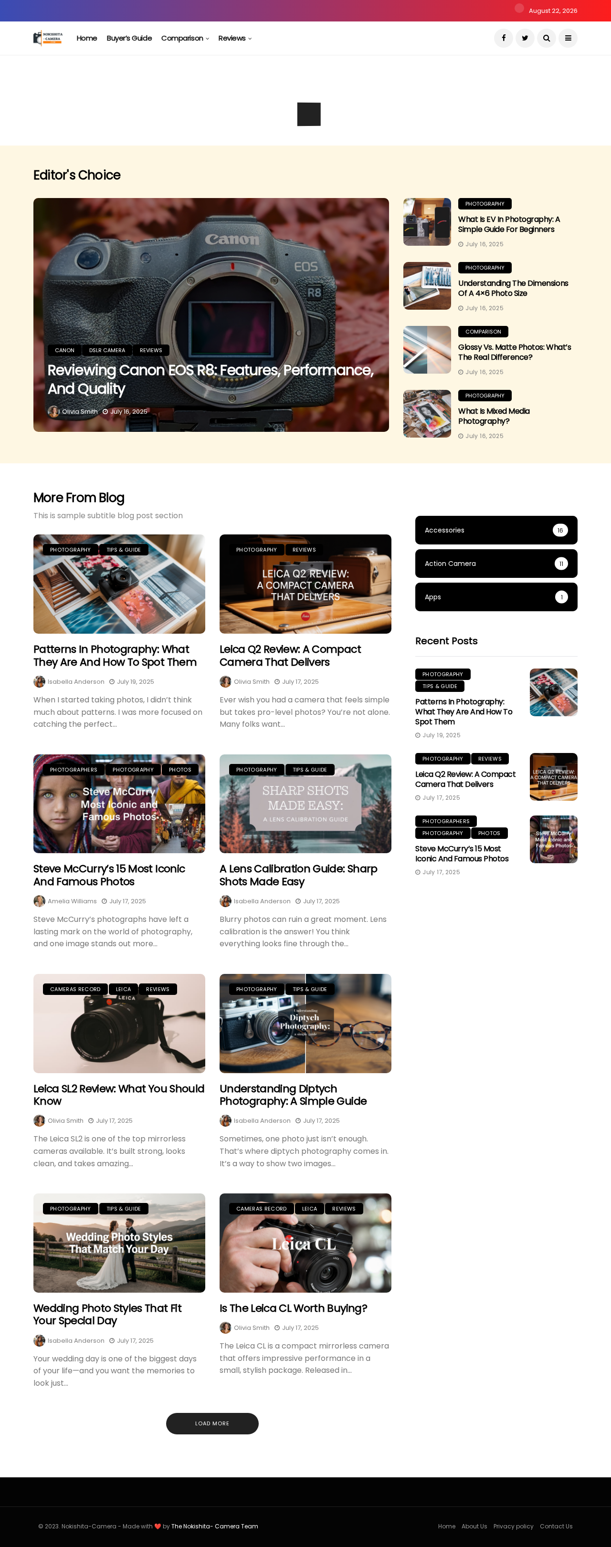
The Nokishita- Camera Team (214, 1526)
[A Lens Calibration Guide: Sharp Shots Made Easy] (305, 804)
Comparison (182, 38)
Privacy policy (514, 1526)
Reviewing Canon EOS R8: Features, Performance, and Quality (210, 379)
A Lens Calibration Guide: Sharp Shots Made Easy (299, 874)
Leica (123, 989)
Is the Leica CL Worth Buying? (293, 1308)
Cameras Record (75, 989)
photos (180, 770)
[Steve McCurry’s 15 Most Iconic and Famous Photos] (119, 804)
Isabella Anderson (76, 681)
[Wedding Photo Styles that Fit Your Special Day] (119, 1243)
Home (87, 38)
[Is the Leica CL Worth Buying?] (305, 1243)
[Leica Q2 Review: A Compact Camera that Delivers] (305, 584)
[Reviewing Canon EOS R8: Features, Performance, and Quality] (211, 315)
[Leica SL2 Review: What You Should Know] (119, 1023)
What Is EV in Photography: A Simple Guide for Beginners (509, 224)
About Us (474, 1526)
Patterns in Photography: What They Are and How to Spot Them (115, 655)
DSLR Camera (107, 105)
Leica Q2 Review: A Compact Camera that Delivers (290, 655)
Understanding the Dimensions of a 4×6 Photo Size (513, 288)
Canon (63, 105)
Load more (212, 1423)
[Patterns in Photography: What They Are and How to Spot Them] (119, 584)
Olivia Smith (80, 411)
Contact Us (556, 1526)
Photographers (73, 770)
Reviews (232, 38)
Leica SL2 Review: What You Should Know (118, 1094)
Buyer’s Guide (129, 38)
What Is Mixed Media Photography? (494, 416)
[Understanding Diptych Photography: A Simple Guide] (305, 1023)
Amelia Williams (72, 901)
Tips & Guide (123, 550)
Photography (485, 204)
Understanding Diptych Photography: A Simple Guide (293, 1094)
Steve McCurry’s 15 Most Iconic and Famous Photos (109, 874)
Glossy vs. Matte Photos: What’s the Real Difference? (514, 352)
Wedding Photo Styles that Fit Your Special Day (107, 1314)
